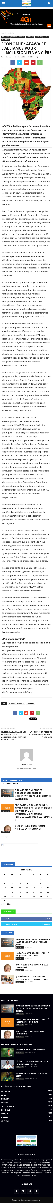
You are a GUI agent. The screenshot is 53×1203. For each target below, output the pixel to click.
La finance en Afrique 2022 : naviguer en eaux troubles (40, 734)
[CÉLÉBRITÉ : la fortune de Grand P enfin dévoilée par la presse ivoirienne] (7, 1064)
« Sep (3, 904)
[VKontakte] (29, 1191)
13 (27, 888)
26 (20, 896)
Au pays (4, 1102)
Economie (30, 37)
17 (5, 892)
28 (34, 896)
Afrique (14, 37)
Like (48, 919)
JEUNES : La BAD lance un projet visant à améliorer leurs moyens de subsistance (13, 736)
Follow (47, 924)
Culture (5, 1121)
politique (30, 703)
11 (12, 888)
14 (34, 888)
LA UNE (46, 37)
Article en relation (12, 780)
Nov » (9, 904)
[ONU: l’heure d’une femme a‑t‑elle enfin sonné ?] (7, 829)
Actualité (5, 37)
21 (34, 892)
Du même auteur (10, 783)
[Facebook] (16, 1191)
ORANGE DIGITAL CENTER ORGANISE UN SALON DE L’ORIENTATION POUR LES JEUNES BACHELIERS (33, 794)
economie (20, 703)
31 (5, 901)
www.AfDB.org (38, 177)
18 (12, 892)
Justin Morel (8, 57)
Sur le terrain (7, 1106)
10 (5, 888)
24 (5, 896)
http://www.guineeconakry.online (26, 768)
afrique (12, 703)
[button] (49, 3)
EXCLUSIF (39, 37)
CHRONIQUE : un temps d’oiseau (30, 1050)
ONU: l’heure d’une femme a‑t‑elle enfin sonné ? (30, 827)
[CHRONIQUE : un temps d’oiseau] (7, 1052)
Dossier (22, 37)
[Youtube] (36, 1191)
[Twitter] (23, 1191)
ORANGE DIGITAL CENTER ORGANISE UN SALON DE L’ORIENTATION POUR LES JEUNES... (33, 942)
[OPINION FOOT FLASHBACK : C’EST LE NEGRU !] (7, 1076)
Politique (5, 39)
